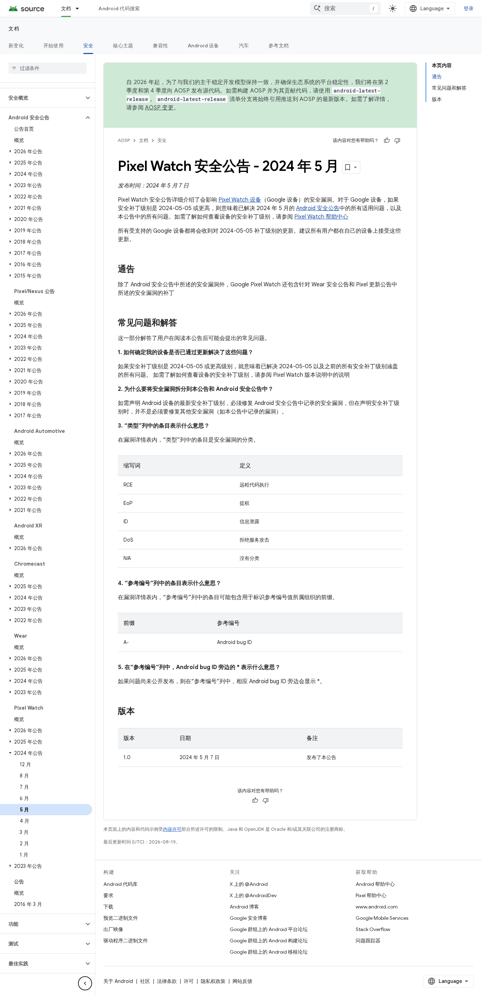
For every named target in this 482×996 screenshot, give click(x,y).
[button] (42, 97)
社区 (145, 981)
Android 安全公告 (317, 208)
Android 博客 (244, 906)
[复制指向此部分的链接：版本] (142, 712)
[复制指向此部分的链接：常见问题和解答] (184, 323)
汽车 (244, 45)
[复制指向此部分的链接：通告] (142, 270)
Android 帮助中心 (375, 884)
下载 (108, 906)
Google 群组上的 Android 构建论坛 (269, 940)
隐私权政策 (213, 981)
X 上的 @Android (249, 884)
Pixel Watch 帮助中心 (321, 216)
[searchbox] (47, 68)
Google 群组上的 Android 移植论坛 (269, 952)
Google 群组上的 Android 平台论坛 (269, 929)
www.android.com (377, 906)
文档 (66, 8)
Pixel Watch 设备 (239, 199)
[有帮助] (386, 140)
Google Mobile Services (382, 918)
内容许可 (172, 829)
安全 (88, 45)
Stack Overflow (373, 929)
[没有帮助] (397, 140)
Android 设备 (203, 45)
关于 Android (118, 981)
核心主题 (123, 45)
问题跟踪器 (368, 940)
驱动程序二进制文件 (125, 940)
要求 (108, 895)
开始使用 (53, 45)
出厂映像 (113, 929)
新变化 (16, 45)
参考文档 (279, 45)
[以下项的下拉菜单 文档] (80, 8)
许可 (189, 981)
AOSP (124, 140)
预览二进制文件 (120, 918)
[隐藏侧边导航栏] (85, 983)
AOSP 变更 (159, 107)
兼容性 (160, 45)
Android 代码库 (120, 884)
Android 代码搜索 (119, 8)
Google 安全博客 (248, 918)
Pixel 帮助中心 (371, 895)
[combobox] (345, 8)
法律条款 (167, 981)
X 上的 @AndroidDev (253, 895)
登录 (469, 8)
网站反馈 (242, 981)
